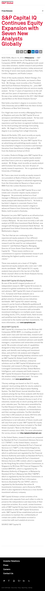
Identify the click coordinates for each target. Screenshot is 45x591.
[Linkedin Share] (33, 51)
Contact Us (8, 574)
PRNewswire (29, 58)
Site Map (30, 587)
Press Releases (7, 19)
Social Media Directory (10, 28)
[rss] (21, 51)
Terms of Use (14, 587)
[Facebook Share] (36, 51)
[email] (25, 51)
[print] (40, 51)
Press (5, 565)
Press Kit (5, 33)
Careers (6, 569)
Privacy (19, 587)
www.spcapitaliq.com (27, 322)
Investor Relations (11, 561)
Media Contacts (7, 23)
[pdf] (17, 51)
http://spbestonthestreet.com (30, 433)
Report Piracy (25, 587)
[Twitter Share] (29, 51)
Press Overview (7, 14)
